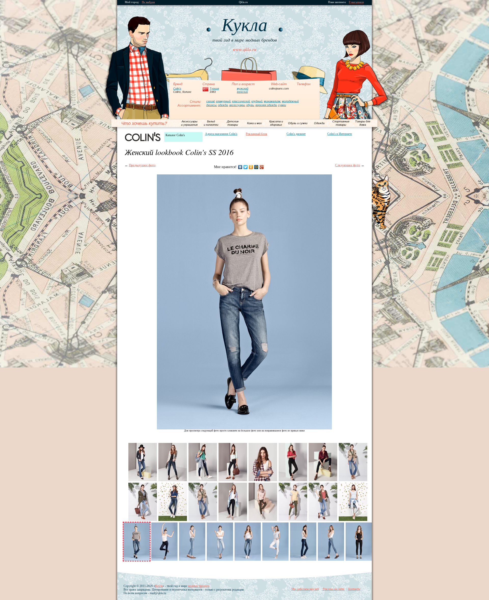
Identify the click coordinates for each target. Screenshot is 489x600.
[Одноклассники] (251, 167)
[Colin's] (142, 136)
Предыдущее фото (142, 165)
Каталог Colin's (175, 135)
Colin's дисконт (296, 134)
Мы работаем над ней (305, 589)
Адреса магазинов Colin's (221, 134)
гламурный (223, 101)
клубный (256, 101)
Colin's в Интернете (339, 134)
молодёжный (290, 101)
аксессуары (237, 105)
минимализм (272, 101)
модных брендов (198, 586)
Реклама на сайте (333, 589)
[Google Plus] (261, 167)
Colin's (177, 88)
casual (210, 101)
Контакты (354, 589)
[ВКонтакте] (240, 167)
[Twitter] (245, 167)
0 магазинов (356, 2)
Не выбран (148, 2)
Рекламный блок (256, 134)
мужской (242, 88)
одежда (223, 105)
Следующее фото (347, 165)
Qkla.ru (243, 2)
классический (241, 101)
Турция (214, 88)
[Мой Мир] (256, 167)
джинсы (211, 105)
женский (242, 91)
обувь (250, 105)
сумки (282, 105)
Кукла (159, 586)
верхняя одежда (266, 105)
